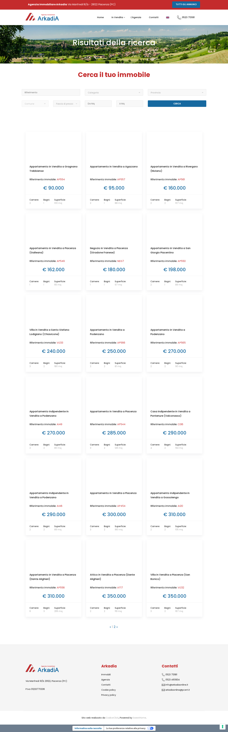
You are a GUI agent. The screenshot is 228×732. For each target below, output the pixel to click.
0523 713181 (188, 17)
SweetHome (139, 717)
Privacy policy (108, 695)
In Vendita (117, 17)
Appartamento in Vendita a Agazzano (114, 166)
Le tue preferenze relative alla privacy (125, 728)
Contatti (153, 17)
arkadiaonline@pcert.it (177, 689)
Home (100, 17)
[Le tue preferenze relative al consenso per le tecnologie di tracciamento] (223, 727)
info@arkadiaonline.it (176, 684)
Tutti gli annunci (186, 4)
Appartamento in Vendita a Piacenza (113, 411)
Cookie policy (108, 689)
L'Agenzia (136, 17)
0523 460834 (172, 679)
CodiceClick (112, 717)
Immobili (106, 674)
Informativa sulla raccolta (88, 728)
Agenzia (105, 679)
